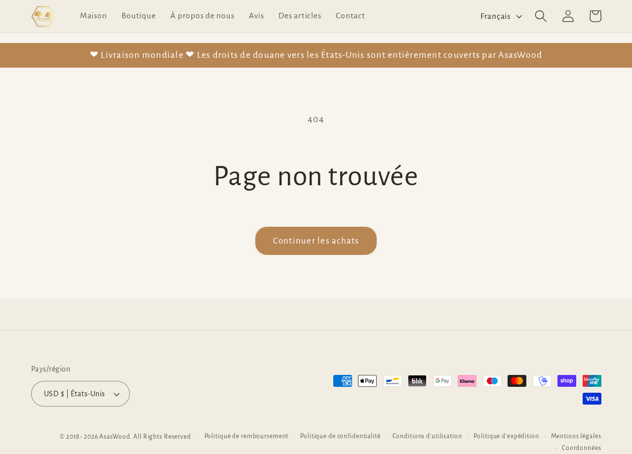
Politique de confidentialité (340, 436)
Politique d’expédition (506, 436)
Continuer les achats (316, 241)
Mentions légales (576, 436)
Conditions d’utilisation (427, 436)
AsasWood (114, 436)
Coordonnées (581, 448)
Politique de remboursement (246, 436)
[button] (540, 16)
